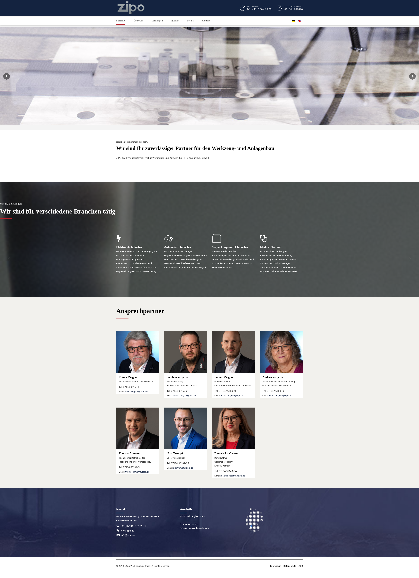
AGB (301, 566)
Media (190, 20)
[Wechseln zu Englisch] (299, 20)
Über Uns (138, 20)
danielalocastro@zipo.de (233, 476)
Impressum (275, 566)
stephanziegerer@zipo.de (184, 395)
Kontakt (206, 20)
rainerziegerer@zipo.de (136, 391)
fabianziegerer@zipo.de (232, 395)
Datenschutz (289, 566)
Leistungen (157, 20)
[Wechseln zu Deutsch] (293, 20)
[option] (138, 257)
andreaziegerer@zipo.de (280, 395)
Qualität (175, 20)
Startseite (120, 20)
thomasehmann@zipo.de (137, 472)
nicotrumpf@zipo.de (183, 468)
